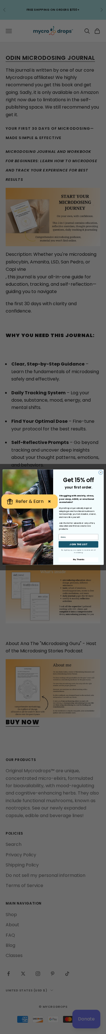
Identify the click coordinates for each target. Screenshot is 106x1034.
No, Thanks (78, 559)
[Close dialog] (100, 472)
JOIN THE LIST (78, 544)
